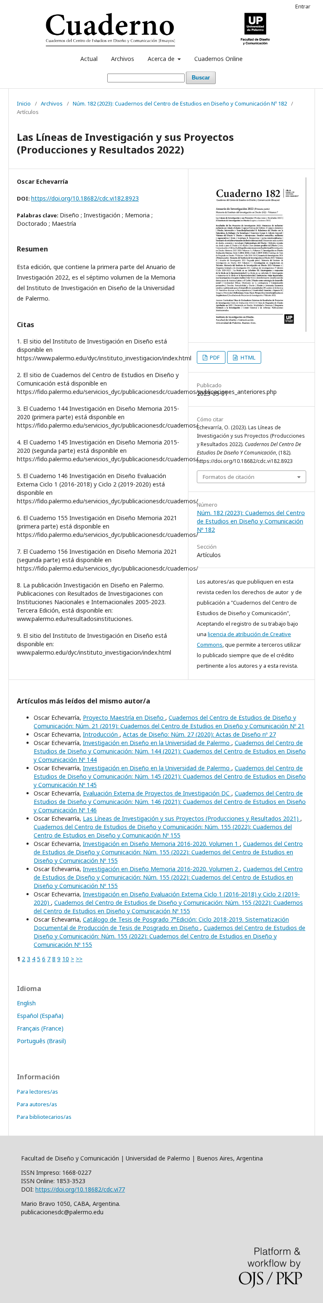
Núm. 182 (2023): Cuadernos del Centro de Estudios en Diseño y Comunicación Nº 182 (180, 103)
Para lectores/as (37, 1091)
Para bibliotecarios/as (44, 1117)
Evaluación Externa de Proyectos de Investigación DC (157, 793)
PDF (214, 357)
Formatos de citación (228, 477)
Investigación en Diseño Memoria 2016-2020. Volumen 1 (161, 844)
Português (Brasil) (41, 1041)
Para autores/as (37, 1104)
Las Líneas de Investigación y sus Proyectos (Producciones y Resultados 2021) (191, 818)
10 (65, 959)
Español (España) (40, 1016)
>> (79, 959)
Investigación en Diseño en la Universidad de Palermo (157, 743)
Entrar (302, 6)
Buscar (201, 77)
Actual (89, 59)
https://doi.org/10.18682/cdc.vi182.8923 (85, 198)
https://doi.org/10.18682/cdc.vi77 (80, 1189)
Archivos (122, 59)
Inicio (24, 103)
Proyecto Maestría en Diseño (124, 718)
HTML (247, 357)
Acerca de (162, 59)
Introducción (101, 734)
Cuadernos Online (218, 59)
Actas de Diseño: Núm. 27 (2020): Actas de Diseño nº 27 (199, 734)
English (26, 1003)
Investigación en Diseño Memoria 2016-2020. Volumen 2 (161, 869)
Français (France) (40, 1028)
